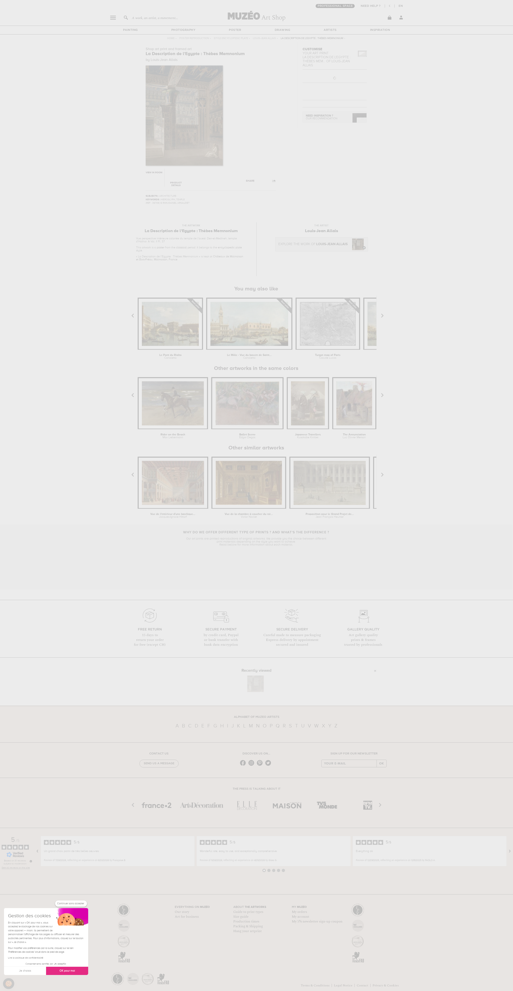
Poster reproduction (194, 38)
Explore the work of (313, 244)
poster (160, 247)
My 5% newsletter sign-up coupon (317, 921)
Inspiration (380, 30)
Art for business (187, 916)
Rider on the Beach (173, 436)
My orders (299, 911)
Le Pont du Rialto (170, 356)
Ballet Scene (247, 436)
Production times (246, 921)
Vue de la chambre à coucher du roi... (249, 515)
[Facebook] (244, 765)
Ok (381, 763)
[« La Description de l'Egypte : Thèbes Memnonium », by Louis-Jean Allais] (255, 684)
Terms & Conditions (315, 985)
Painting (130, 30)
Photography (183, 30)
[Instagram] (252, 765)
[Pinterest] (260, 765)
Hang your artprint (247, 931)
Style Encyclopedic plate (231, 38)
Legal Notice (343, 985)
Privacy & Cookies (386, 985)
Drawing (282, 30)
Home (171, 38)
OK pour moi (67, 970)
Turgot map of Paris (327, 356)
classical (181, 247)
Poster (235, 30)
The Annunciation (354, 436)
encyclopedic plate (230, 247)
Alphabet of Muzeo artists (256, 717)
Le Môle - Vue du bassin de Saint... (249, 356)
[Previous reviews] (37, 851)
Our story (182, 911)
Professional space (335, 6)
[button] (8, 983)
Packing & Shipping (248, 926)
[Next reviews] (510, 851)
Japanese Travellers (308, 436)
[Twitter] (269, 765)
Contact (362, 985)
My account (300, 916)
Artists (330, 30)
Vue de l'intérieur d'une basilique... (172, 515)
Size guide (240, 916)
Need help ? (371, 6)
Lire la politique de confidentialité (25, 958)
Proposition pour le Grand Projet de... (330, 515)
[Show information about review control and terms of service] (30, 861)
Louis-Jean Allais (264, 38)
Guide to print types (248, 911)
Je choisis (25, 970)
